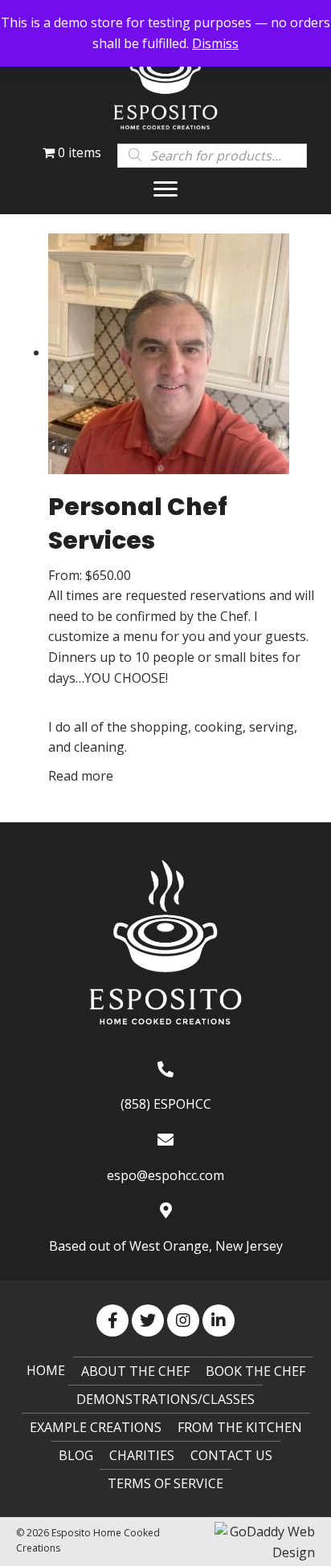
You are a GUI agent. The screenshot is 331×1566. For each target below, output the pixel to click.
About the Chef (135, 1371)
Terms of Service (165, 1483)
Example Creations (95, 1427)
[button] (165, 189)
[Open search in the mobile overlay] (212, 155)
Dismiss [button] (215, 43)
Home (46, 1370)
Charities (141, 1455)
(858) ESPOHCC (166, 1104)
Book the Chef (255, 1371)
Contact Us (231, 1455)
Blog (76, 1455)
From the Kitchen (240, 1427)
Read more (80, 776)
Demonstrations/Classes (165, 1399)
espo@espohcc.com (165, 1175)
